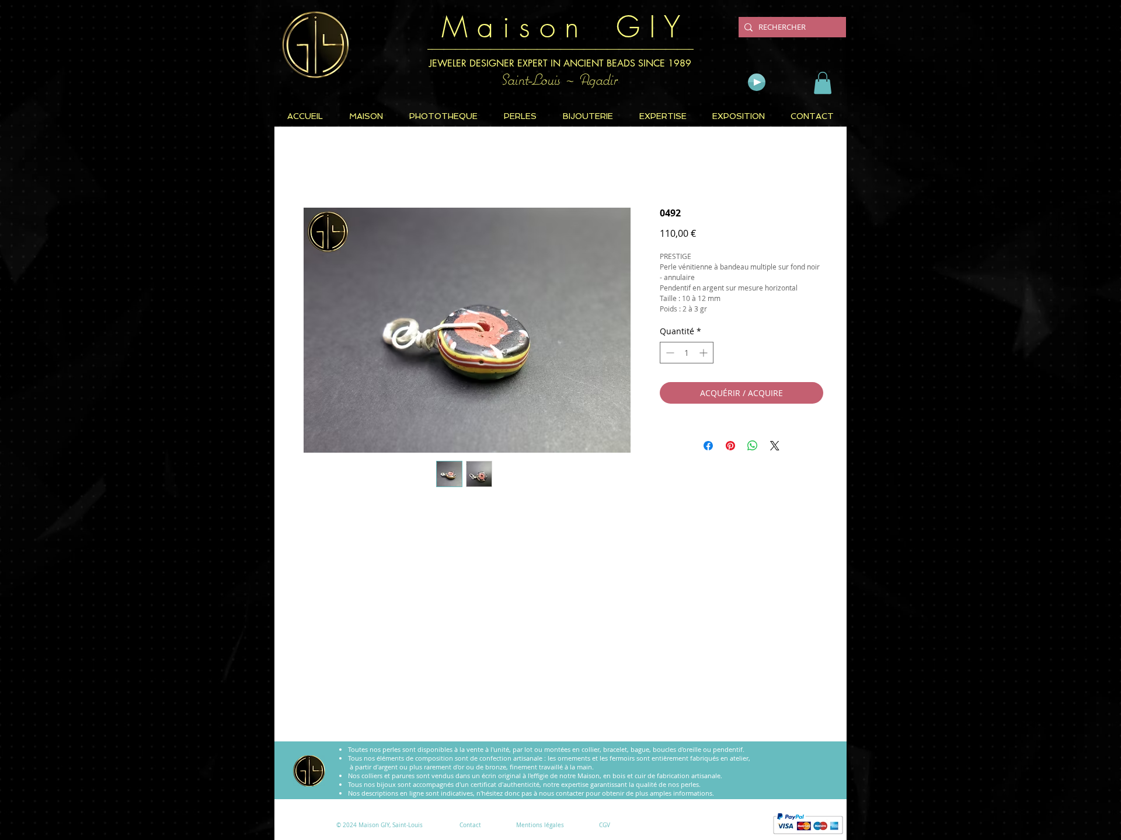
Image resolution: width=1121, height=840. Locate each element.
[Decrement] (669, 355)
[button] (822, 83)
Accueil (313, 168)
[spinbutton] (686, 355)
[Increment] (704, 355)
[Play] (756, 82)
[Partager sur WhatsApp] (753, 449)
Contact (470, 825)
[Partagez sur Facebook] (708, 449)
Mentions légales (540, 825)
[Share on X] (775, 449)
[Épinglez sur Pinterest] (730, 449)
